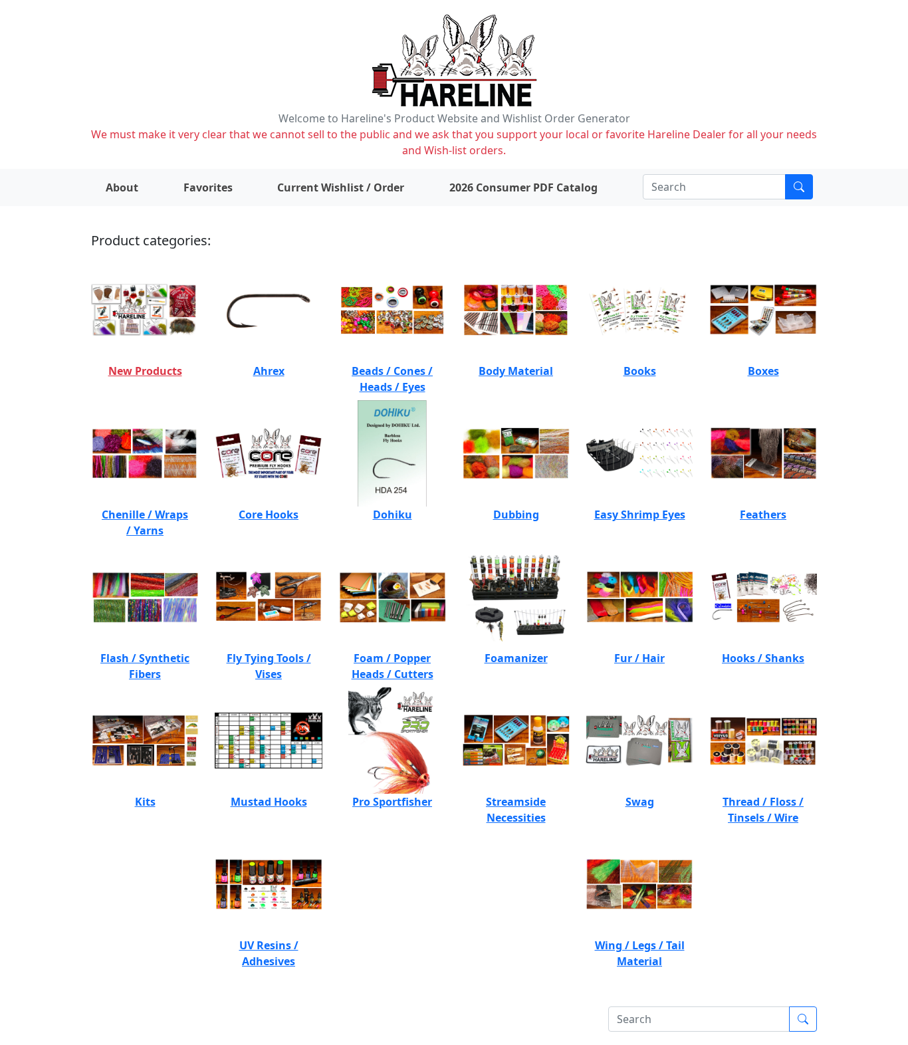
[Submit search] (799, 186)
